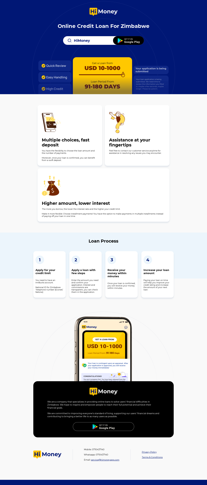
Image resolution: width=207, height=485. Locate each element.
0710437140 (98, 449)
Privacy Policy (149, 452)
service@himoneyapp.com (105, 460)
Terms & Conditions (152, 457)
